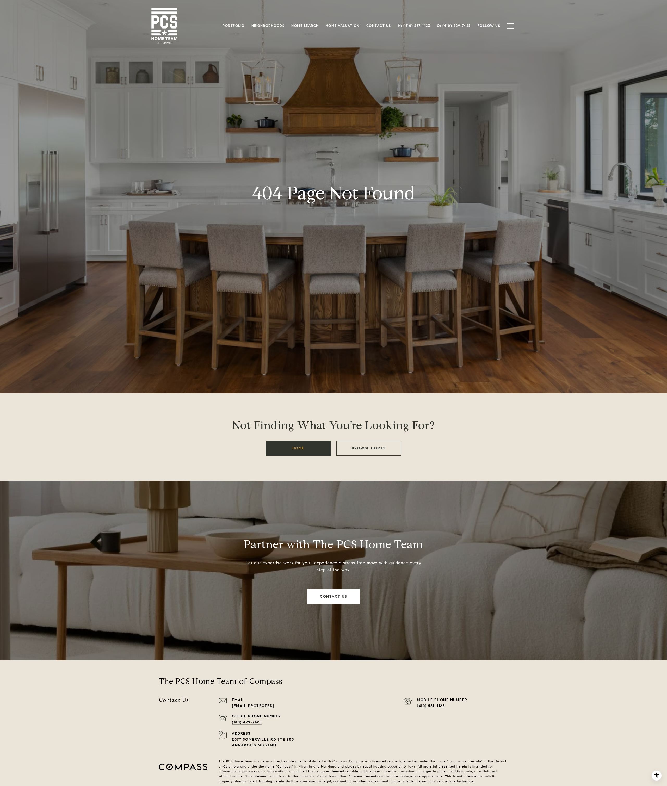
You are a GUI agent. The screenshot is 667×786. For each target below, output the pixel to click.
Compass (356, 761)
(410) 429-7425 (247, 722)
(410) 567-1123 (431, 706)
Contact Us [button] (333, 596)
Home (298, 448)
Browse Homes (369, 448)
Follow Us (489, 26)
